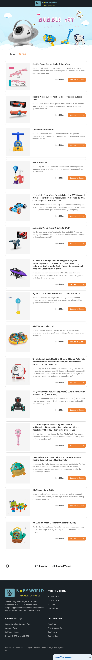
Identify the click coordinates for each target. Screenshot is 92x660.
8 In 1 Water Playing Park (43, 326)
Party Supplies (54, 600)
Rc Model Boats (12, 632)
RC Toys (51, 604)
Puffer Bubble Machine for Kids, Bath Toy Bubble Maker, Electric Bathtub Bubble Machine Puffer (57, 459)
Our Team (52, 632)
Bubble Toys (53, 596)
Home (12, 54)
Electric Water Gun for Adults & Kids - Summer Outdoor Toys (57, 98)
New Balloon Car (40, 162)
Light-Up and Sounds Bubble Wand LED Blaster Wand (56, 293)
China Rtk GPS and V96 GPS (17, 636)
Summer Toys (11, 628)
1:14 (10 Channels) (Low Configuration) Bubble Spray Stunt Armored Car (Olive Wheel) (59, 393)
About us (52, 624)
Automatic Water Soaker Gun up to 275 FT (51, 228)
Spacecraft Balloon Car (43, 129)
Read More (59, 80)
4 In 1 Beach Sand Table (43, 490)
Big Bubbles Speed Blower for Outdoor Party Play (54, 522)
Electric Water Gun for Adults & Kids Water (51, 64)
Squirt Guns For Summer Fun (17, 624)
